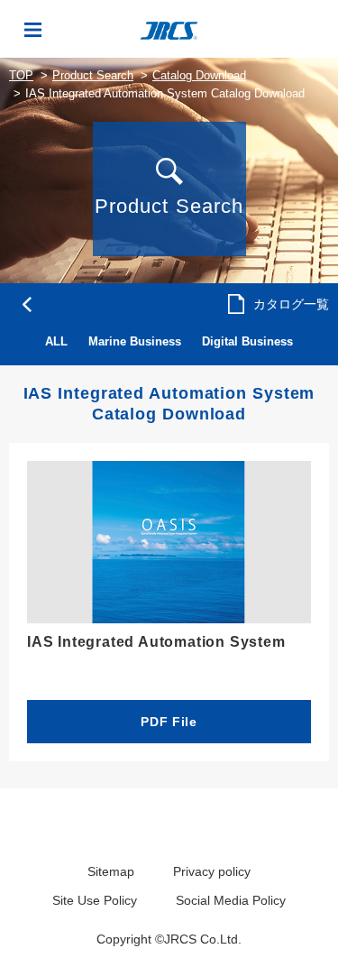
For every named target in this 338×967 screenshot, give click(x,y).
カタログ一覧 (291, 304)
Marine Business (134, 341)
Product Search (92, 75)
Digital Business (247, 341)
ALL (56, 341)
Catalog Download (199, 75)
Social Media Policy (231, 900)
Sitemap (110, 871)
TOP (21, 75)
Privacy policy (212, 871)
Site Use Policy (94, 900)
